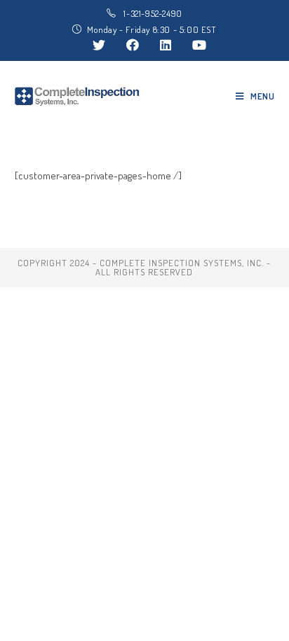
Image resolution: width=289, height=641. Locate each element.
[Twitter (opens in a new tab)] (99, 45)
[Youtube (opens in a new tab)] (194, 45)
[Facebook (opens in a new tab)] (132, 45)
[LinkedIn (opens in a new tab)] (165, 45)
